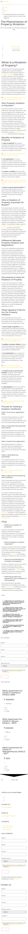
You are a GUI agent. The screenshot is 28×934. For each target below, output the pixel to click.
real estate (4, 512)
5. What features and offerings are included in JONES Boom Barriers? (13, 626)
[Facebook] (4, 797)
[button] (14, 4)
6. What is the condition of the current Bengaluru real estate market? (13, 632)
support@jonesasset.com (9, 816)
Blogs (5, 11)
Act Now (4, 676)
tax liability (13, 554)
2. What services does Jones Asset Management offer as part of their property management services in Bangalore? (14, 609)
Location (4, 915)
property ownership (7, 74)
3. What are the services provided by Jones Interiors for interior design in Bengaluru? (13, 615)
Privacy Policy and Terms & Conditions (12, 672)
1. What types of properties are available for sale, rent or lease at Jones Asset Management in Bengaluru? (13, 602)
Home (5, 7)
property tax (9, 587)
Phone (3, 656)
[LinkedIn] (4, 800)
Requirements (5, 663)
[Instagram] (4, 798)
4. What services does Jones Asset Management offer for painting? (13, 621)
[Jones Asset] (5, 2)
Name (2, 642)
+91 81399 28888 (6, 807)
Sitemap (16, 879)
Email (2, 649)
